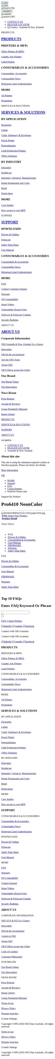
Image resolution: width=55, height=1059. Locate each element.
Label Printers (8, 62)
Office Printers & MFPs (12, 51)
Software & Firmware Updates (16, 315)
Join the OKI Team (10, 359)
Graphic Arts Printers (11, 56)
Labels (4, 130)
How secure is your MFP (13, 210)
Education (6, 167)
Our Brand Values (10, 381)
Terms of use (7, 1003)
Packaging (6, 125)
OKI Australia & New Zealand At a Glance (22, 344)
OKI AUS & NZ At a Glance (15, 920)
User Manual (7, 250)
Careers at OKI (8, 936)
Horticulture (7, 193)
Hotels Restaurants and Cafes (15, 183)
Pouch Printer (7, 140)
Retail (4, 188)
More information (9, 470)
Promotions (6, 100)
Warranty (5, 294)
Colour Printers (14, 488)
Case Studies (7, 205)
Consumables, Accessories (14, 73)
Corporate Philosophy (11, 956)
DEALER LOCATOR (18, 24)
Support (11, 483)
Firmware (6, 239)
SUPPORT (9, 222)
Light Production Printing (13, 150)
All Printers (6, 95)
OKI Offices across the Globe (15, 370)
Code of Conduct (9, 951)
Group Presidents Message (14, 998)
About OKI (6, 365)
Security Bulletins (9, 320)
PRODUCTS (11, 39)
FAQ (3, 284)
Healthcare (6, 172)
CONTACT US (15, 21)
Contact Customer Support (14, 289)
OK (3, 475)
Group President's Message (14, 409)
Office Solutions (9, 156)
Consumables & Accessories (15, 262)
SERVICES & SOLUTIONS (23, 112)
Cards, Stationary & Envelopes (16, 135)
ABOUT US (10, 332)
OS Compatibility (9, 299)
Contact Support (9, 883)
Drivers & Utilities (10, 234)
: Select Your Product (14, 515)
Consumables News (10, 78)
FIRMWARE (14, 545)
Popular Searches (10, 1013)
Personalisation (8, 145)
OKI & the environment (12, 354)
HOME (11, 480)
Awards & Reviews (10, 404)
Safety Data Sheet (9, 245)
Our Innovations (9, 387)
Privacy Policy (9, 1008)
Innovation (6, 349)
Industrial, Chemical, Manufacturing (18, 178)
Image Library (8, 414)
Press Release (7, 398)
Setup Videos (7, 304)
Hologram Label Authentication (16, 84)
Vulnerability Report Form (14, 309)
